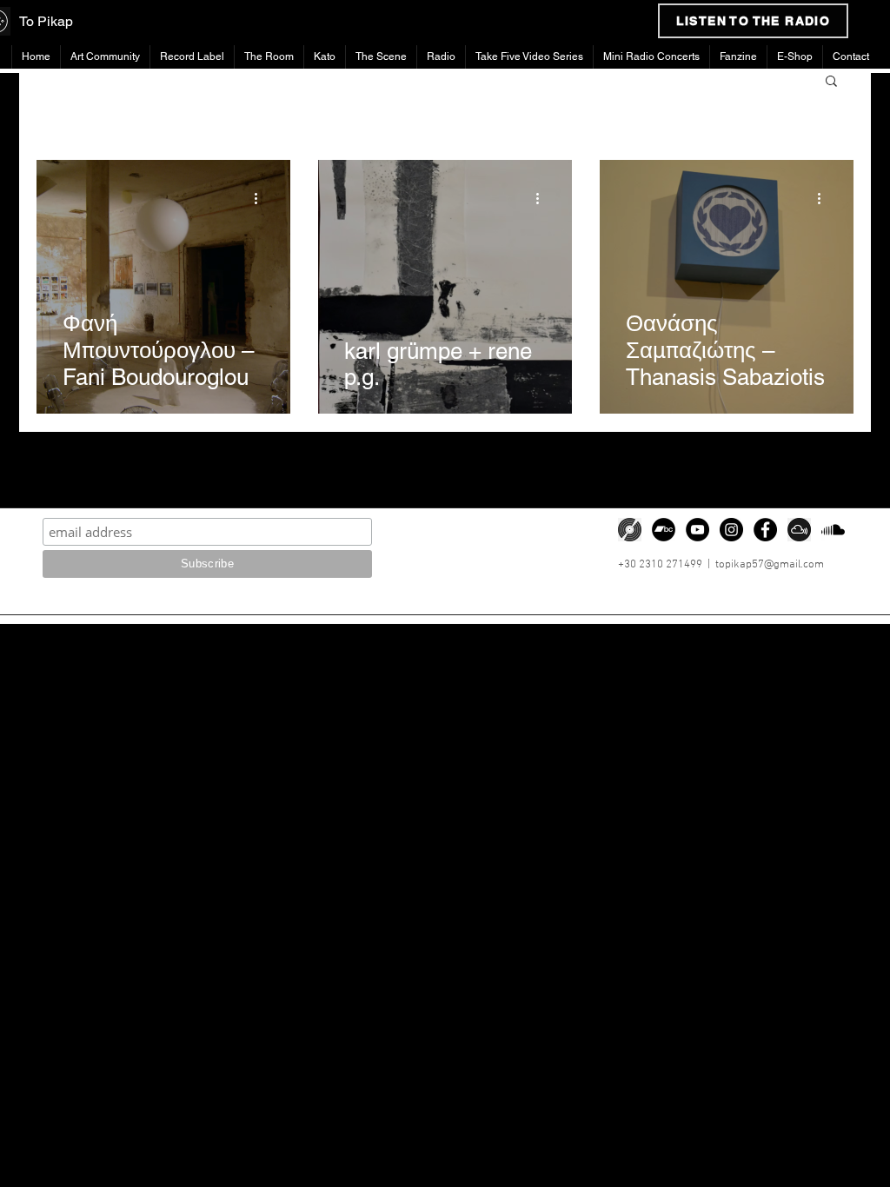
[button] (831, 82)
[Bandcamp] (663, 529)
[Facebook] (765, 529)
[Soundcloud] (833, 529)
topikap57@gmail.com (769, 565)
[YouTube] (697, 529)
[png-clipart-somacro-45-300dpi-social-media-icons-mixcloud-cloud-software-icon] (799, 529)
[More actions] (261, 198)
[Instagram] (731, 529)
